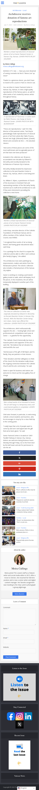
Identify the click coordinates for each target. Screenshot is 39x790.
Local (24, 10)
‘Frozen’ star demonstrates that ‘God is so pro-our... (25, 521)
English (23, 788)
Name (6, 628)
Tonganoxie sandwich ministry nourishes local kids (25, 501)
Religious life (25, 488)
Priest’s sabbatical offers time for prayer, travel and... (25, 491)
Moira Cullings (30, 25)
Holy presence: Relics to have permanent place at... (25, 531)
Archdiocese (17, 10)
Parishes (23, 498)
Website (6, 647)
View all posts (19, 594)
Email (5, 638)
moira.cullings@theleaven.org (13, 66)
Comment (6, 607)
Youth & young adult (27, 508)
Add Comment (17, 25)
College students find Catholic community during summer (25, 511)
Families (18, 518)
